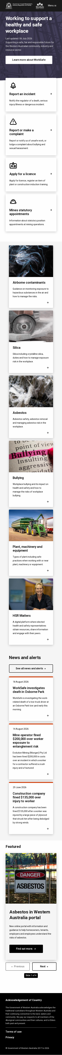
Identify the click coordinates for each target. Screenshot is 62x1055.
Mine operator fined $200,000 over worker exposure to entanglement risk (28, 741)
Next (43, 966)
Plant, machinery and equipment (27, 548)
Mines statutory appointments (20, 212)
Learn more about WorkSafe (29, 60)
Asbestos (20, 412)
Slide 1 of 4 (31, 975)
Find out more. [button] (29, 950)
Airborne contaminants (29, 282)
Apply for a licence (22, 174)
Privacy (10, 1038)
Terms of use (14, 1032)
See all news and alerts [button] (30, 668)
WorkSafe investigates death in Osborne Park (29, 690)
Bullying (18, 478)
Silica (16, 347)
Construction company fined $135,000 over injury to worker (29, 797)
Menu (51, 5)
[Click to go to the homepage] (25, 6)
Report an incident (22, 94)
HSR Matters (22, 615)
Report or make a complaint (21, 132)
